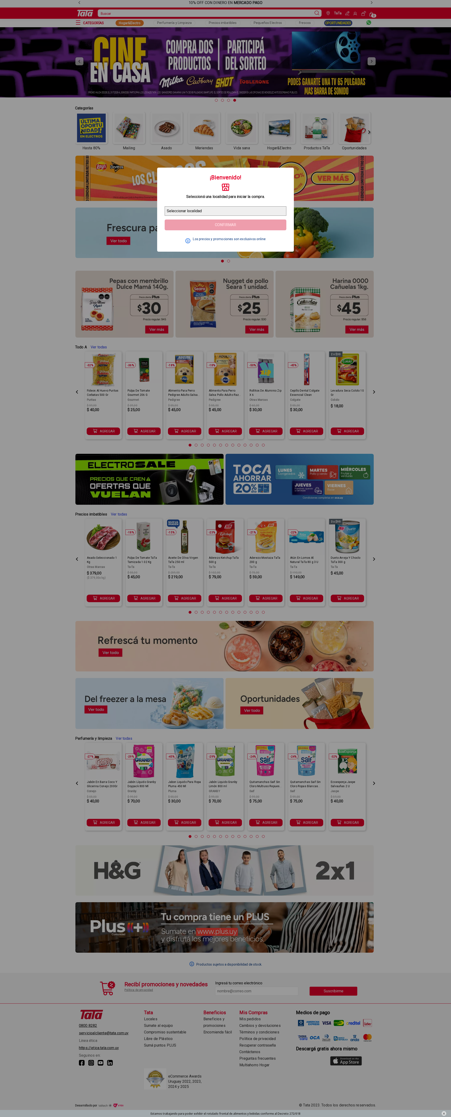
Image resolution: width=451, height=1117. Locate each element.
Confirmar (225, 225)
